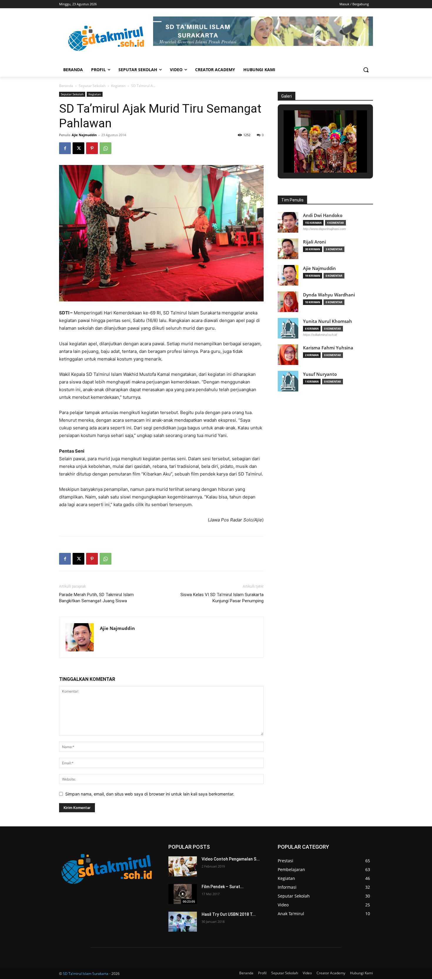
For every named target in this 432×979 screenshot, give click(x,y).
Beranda (66, 85)
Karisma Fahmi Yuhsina (328, 348)
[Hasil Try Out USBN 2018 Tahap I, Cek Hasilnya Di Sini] (182, 922)
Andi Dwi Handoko (322, 215)
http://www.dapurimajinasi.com (324, 229)
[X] (78, 148)
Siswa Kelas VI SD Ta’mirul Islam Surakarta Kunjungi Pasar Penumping (222, 597)
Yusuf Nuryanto (320, 374)
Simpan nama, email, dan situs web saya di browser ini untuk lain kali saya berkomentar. (149, 793)
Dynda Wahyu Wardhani (329, 295)
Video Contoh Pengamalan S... (231, 859)
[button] (366, 70)
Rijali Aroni (314, 242)
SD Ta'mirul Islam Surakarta (85, 973)
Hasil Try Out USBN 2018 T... (229, 914)
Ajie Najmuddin (84, 135)
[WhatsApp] (105, 148)
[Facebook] (65, 148)
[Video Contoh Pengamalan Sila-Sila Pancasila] (182, 866)
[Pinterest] (92, 148)
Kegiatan (118, 85)
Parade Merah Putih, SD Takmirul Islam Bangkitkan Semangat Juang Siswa (96, 597)
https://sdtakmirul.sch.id (320, 334)
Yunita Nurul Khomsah (327, 321)
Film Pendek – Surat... (223, 886)
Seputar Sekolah (92, 85)
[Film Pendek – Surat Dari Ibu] (182, 894)
